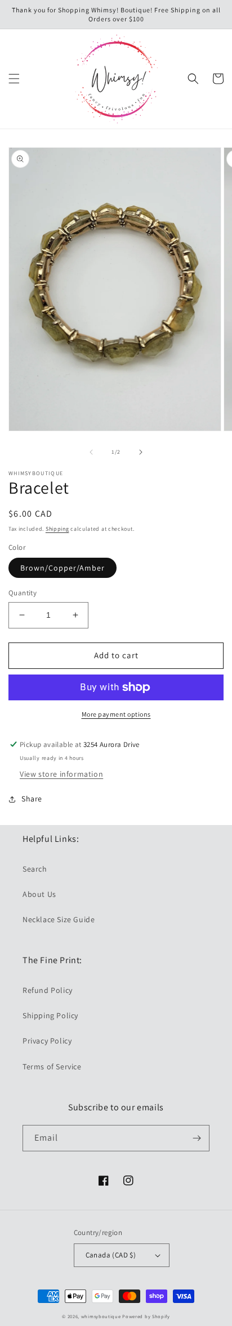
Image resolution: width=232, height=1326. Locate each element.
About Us (39, 894)
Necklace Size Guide (59, 919)
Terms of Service (52, 1066)
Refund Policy (48, 990)
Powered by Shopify (146, 1316)
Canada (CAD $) (111, 1255)
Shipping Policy (50, 1015)
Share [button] (31, 799)
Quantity (22, 593)
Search (35, 869)
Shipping (57, 528)
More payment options (116, 714)
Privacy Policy (47, 1041)
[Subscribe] (196, 1138)
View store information (61, 774)
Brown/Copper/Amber (62, 568)
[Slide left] (91, 452)
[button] (14, 78)
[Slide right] (140, 452)
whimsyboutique (101, 1316)
